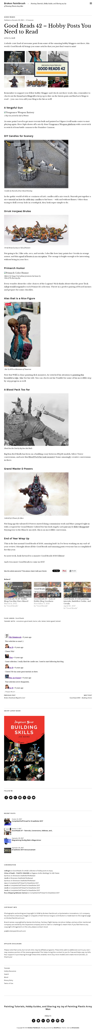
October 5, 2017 (16, 829)
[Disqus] (48, 662)
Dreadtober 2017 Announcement (23, 850)
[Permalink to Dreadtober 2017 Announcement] (7, 850)
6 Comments (29, 20)
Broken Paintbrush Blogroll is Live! (14, 697)
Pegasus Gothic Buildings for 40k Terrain (45, 873)
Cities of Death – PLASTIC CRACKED (16, 873)
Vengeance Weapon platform (62, 124)
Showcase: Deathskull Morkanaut (24, 876)
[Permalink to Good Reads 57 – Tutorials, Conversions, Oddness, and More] (7, 831)
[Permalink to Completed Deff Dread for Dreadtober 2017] (7, 821)
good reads (28, 621)
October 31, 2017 (17, 819)
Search (6, 974)
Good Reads (9, 17)
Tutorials (7, 968)
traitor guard (50, 621)
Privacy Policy (8, 980)
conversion (20, 621)
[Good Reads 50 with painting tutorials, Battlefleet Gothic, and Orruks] (77, 590)
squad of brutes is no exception (33, 256)
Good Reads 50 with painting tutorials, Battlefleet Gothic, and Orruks (77, 601)
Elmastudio (75, 1028)
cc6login (7, 871)
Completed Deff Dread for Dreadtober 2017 (27, 821)
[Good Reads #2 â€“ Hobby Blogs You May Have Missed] (17, 590)
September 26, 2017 (18, 848)
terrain (44, 621)
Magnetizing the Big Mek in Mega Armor (26, 840)
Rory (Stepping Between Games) (16, 893)
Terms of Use (8, 983)
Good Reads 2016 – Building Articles (81, 697)
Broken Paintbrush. (34, 1028)
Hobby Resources (10, 971)
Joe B (13, 38)
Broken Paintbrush (14, 3)
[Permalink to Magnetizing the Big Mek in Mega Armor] (7, 840)
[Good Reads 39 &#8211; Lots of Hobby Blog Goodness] (47, 590)
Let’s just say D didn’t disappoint (74, 527)
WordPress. (57, 1028)
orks (39, 621)
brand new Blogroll (26, 96)
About (6, 977)
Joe (5, 883)
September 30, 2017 (18, 838)
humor (35, 621)
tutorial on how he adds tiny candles (25, 199)
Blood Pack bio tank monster (41, 457)
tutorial (58, 621)
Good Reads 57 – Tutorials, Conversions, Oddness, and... (32, 831)
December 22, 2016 (18, 20)
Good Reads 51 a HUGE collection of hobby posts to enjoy (33, 871)
